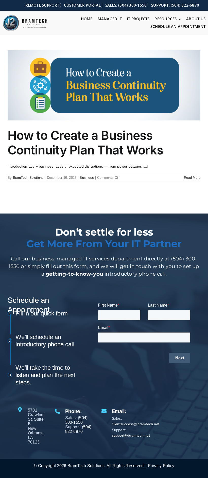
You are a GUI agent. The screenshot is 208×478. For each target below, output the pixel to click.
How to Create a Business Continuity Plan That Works (85, 142)
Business (87, 178)
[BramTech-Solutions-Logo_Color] (25, 16)
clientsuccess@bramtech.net (135, 424)
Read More (192, 178)
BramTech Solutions (28, 178)
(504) (87, 427)
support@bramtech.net (131, 435)
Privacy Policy (161, 466)
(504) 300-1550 (76, 420)
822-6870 (74, 431)
